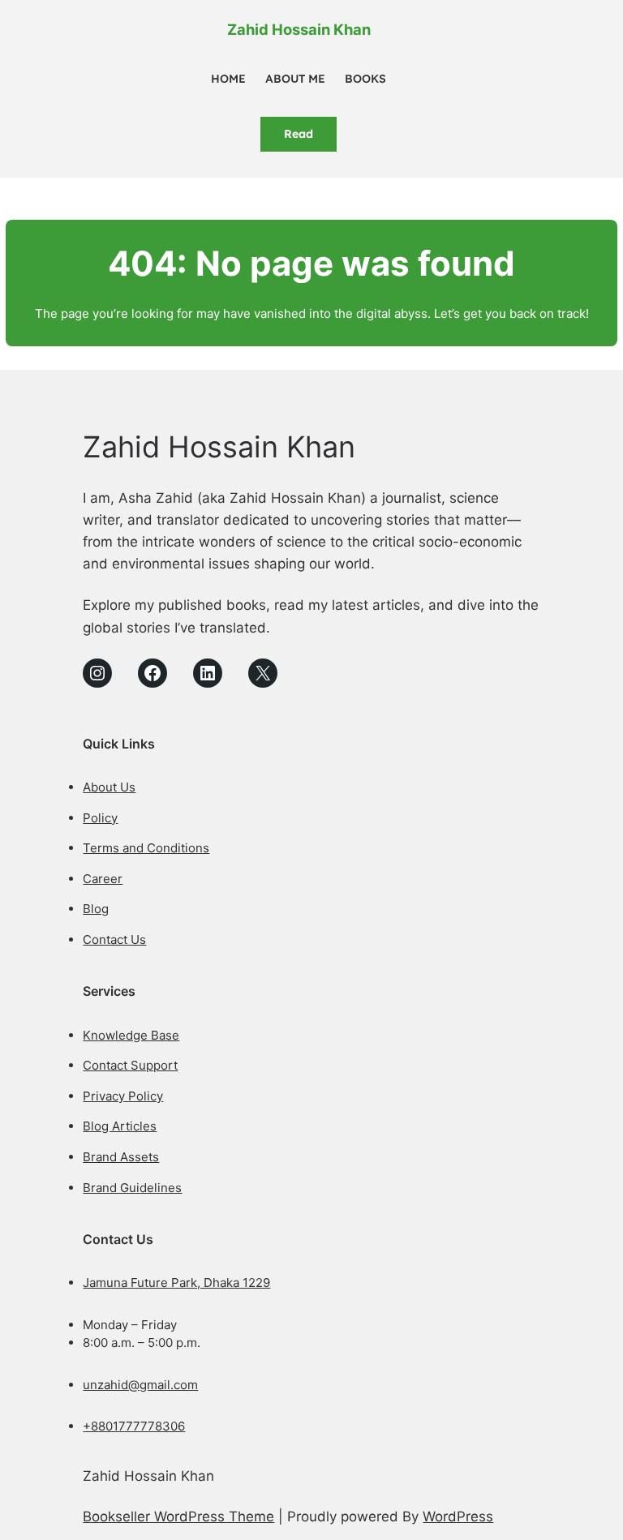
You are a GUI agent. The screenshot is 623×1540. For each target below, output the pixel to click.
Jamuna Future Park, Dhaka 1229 (176, 1282)
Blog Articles (120, 1126)
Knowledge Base (131, 1035)
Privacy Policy (123, 1096)
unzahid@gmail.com (140, 1384)
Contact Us (114, 939)
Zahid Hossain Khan (299, 29)
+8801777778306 (134, 1426)
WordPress (458, 1516)
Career (102, 878)
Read (298, 134)
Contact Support (130, 1065)
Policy (100, 818)
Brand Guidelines (132, 1187)
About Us (109, 787)
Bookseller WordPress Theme (178, 1516)
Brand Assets (121, 1157)
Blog (96, 908)
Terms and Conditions (146, 848)
